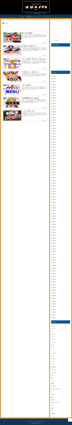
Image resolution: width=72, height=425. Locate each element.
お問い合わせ (37, 421)
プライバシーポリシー (30, 421)
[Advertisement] (25, 27)
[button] (69, 40)
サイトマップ (43, 421)
